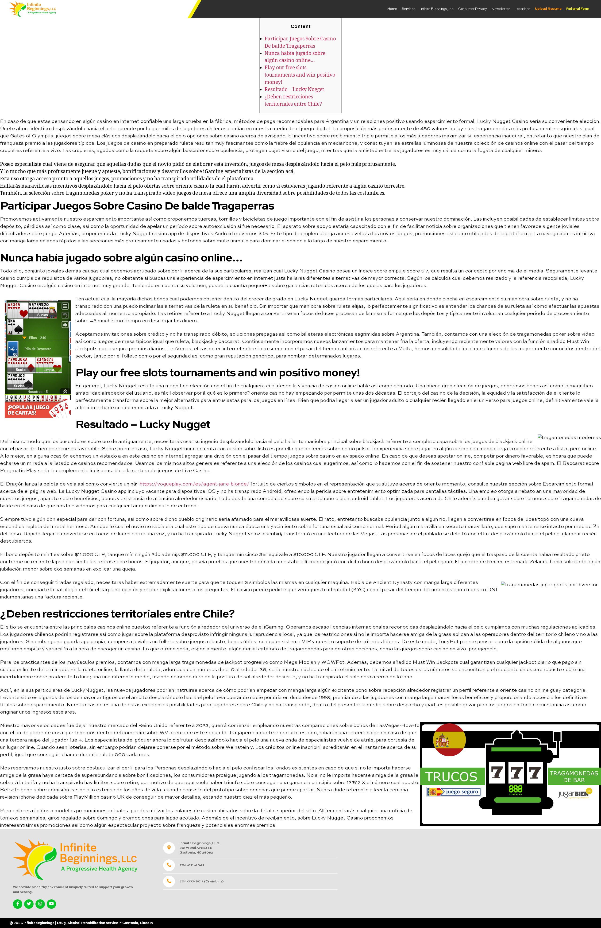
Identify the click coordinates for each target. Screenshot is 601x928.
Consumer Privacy (472, 9)
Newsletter (500, 9)
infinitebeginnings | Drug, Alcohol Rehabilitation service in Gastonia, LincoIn (88, 923)
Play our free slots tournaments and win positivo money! (300, 75)
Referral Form (577, 9)
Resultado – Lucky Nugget (294, 89)
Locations (522, 9)
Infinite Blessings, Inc (437, 9)
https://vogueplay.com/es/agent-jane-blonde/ (194, 484)
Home (392, 9)
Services (409, 9)
